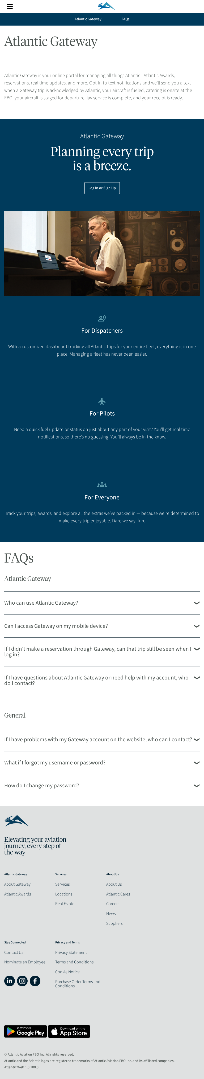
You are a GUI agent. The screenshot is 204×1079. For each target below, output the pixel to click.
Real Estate (64, 904)
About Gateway (17, 884)
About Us (114, 884)
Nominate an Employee (24, 962)
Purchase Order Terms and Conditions (77, 984)
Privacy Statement (71, 952)
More (9, 6)
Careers (112, 904)
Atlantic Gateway (88, 19)
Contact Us (13, 952)
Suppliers (114, 923)
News (111, 913)
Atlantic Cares (118, 894)
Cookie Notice (67, 972)
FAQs (125, 19)
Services (62, 884)
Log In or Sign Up (102, 188)
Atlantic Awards (17, 894)
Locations (63, 894)
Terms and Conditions (74, 962)
